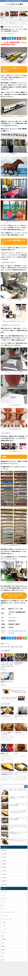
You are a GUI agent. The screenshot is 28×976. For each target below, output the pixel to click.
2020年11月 (4, 884)
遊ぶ (3, 956)
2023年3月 (4, 850)
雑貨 (3, 959)
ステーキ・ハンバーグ (7, 918)
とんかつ (4, 925)
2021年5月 (4, 863)
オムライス (4, 898)
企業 (2, 26)
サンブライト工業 (16, 26)
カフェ (3, 901)
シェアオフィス (5, 915)
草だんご (4, 953)
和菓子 (3, 946)
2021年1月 (4, 877)
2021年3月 (4, 870)
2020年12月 (4, 881)
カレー (3, 905)
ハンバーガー (5, 929)
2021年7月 (4, 857)
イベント (4, 895)
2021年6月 (4, 860)
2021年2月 (4, 874)
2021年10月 (4, 853)
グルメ (3, 908)
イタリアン (4, 891)
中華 (3, 935)
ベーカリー (4, 932)
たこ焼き (4, 922)
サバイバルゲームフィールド (8, 912)
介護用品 (4, 939)
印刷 (10, 26)
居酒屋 (3, 949)
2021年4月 (4, 867)
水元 (22, 26)
